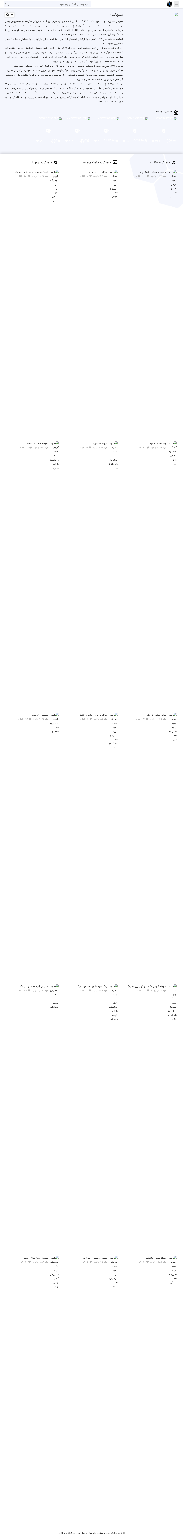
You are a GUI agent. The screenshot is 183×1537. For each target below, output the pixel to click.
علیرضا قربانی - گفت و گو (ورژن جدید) (147, 988)
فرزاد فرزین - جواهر (93, 174)
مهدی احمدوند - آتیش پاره (151, 174)
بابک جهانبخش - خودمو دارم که (91, 988)
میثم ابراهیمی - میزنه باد (93, 1260)
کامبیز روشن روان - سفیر (33, 1260)
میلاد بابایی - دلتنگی (151, 1260)
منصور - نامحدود (33, 717)
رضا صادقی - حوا (151, 445)
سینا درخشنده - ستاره (34, 445)
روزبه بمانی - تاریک (151, 717)
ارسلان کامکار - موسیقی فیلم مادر (31, 174)
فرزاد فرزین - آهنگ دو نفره (93, 717)
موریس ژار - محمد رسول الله (33, 988)
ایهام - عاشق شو (93, 445)
